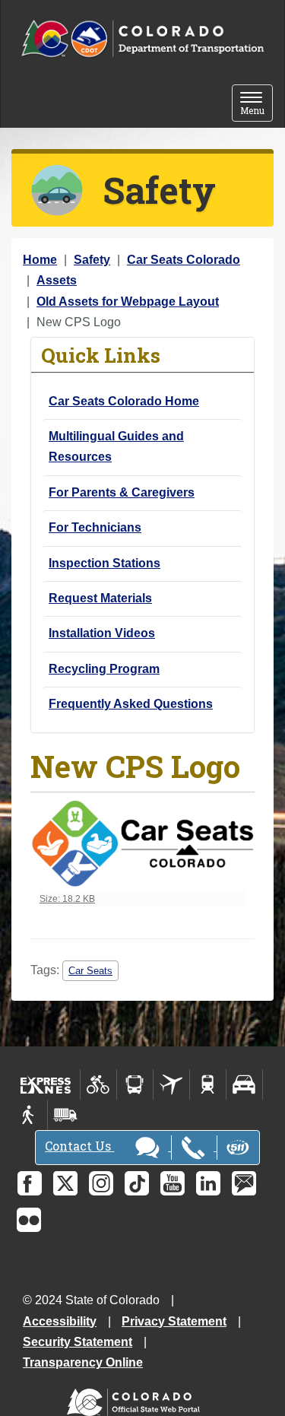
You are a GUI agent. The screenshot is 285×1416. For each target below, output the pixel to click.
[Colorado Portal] (136, 1398)
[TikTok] (137, 1183)
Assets (56, 280)
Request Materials (100, 598)
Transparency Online (83, 1362)
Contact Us (79, 1146)
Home (40, 259)
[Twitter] (65, 1183)
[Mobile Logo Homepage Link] (142, 39)
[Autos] (244, 1084)
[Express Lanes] (46, 1084)
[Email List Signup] (244, 1183)
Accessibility (60, 1321)
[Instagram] (101, 1183)
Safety (92, 259)
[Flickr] (29, 1220)
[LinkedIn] (208, 1183)
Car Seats (90, 970)
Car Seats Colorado (183, 259)
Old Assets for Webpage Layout (127, 301)
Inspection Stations (104, 563)
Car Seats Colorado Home (124, 401)
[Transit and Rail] (135, 1084)
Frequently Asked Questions (131, 703)
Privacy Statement (174, 1321)
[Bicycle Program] (98, 1084)
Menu (256, 104)
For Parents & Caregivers (122, 492)
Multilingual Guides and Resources (116, 446)
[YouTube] (172, 1183)
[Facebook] (29, 1183)
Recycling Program (104, 668)
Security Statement (77, 1341)
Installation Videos (102, 633)
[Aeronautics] (171, 1084)
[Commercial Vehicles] (65, 1115)
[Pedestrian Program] (29, 1115)
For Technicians (95, 527)
